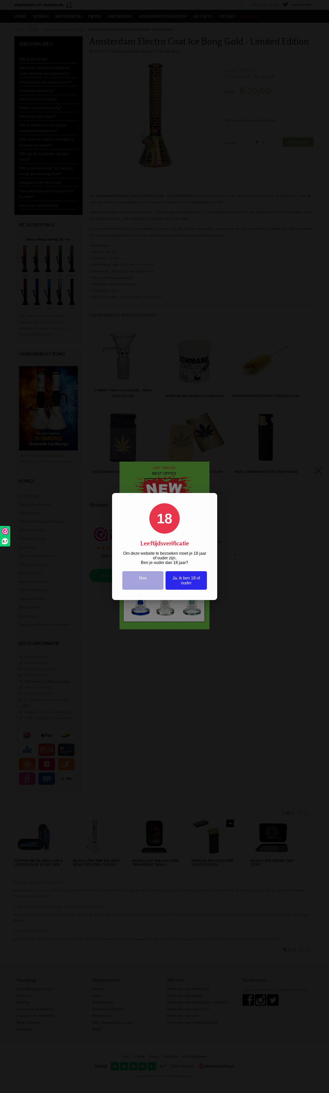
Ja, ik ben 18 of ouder (186, 580)
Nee (143, 578)
